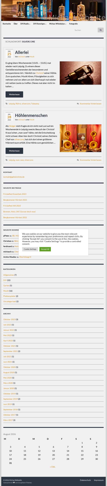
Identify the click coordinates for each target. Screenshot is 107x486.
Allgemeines (8, 275)
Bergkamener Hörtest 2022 (15, 217)
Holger (12, 126)
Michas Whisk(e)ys (57, 24)
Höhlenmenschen (31, 115)
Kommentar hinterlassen (90, 103)
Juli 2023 (7, 324)
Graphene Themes (25, 483)
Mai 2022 (7, 335)
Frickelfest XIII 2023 (12, 205)
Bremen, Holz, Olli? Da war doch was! (19, 211)
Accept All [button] (45, 249)
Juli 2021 (7, 356)
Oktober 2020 (9, 367)
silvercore (26, 103)
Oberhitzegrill (25, 257)
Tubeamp (35, 103)
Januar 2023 (8, 330)
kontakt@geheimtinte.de (13, 177)
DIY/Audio (24, 24)
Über (16, 24)
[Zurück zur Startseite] (53, 10)
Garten (6, 285)
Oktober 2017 (9, 415)
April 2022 (8, 340)
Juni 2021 (7, 362)
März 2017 (8, 420)
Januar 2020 (8, 388)
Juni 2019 (7, 404)
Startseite (7, 24)
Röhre (18, 103)
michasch (21, 57)
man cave (20, 160)
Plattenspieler (9, 296)
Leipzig (12, 103)
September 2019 (10, 399)
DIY (5, 280)
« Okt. (52, 466)
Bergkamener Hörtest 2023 (15, 200)
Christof (40, 73)
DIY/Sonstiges (39, 24)
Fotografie (73, 24)
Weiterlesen (14, 94)
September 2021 (10, 351)
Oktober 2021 (9, 346)
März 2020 (8, 383)
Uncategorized (9, 301)
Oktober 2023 (9, 319)
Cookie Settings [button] (30, 249)
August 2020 (8, 372)
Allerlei (22, 52)
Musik (32, 57)
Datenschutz (85, 480)
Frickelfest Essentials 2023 (14, 194)
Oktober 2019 (9, 393)
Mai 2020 (7, 377)
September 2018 (10, 409)
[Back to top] (100, 479)
